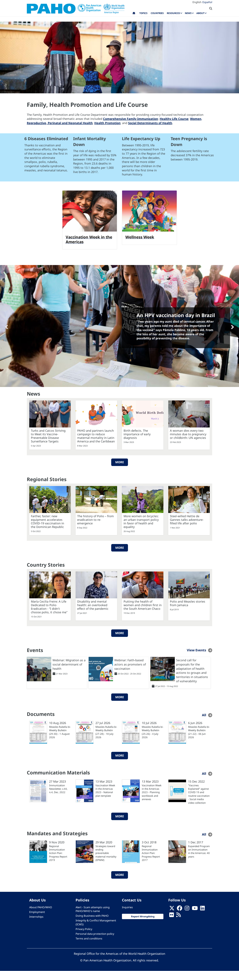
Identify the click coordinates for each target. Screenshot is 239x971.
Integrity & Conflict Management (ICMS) (96, 922)
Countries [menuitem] (157, 13)
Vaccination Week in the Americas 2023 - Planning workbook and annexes (151, 792)
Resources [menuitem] (173, 13)
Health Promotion (107, 123)
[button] (6, 326)
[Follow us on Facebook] (179, 909)
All (204, 715)
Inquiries (127, 907)
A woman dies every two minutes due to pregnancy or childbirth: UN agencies (188, 434)
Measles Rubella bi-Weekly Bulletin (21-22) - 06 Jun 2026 (199, 732)
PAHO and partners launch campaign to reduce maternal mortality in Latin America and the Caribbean (96, 436)
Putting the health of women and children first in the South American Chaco (143, 605)
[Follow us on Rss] (178, 916)
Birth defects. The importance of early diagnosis (137, 434)
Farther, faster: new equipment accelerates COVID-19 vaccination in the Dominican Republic (47, 521)
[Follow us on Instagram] (187, 909)
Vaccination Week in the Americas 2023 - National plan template (105, 790)
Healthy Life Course (174, 119)
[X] (171, 909)
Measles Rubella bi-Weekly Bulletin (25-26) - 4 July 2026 (152, 732)
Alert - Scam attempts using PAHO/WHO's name (93, 909)
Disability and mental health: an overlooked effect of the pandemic (92, 605)
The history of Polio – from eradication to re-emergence (95, 519)
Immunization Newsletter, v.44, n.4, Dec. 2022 (58, 789)
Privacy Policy (84, 929)
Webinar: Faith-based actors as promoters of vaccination (130, 664)
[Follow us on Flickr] (171, 916)
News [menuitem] (188, 13)
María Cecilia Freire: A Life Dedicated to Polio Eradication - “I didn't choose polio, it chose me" (49, 607)
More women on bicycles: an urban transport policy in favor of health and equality (141, 521)
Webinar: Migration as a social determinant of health (69, 664)
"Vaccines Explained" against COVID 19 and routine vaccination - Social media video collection (199, 794)
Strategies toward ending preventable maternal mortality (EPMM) (105, 853)
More (119, 462)
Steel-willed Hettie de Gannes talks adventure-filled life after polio (187, 519)
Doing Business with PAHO (92, 916)
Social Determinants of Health (150, 123)
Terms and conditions (89, 938)
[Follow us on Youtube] (195, 909)
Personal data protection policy (95, 934)
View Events (196, 650)
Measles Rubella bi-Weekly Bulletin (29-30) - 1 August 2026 (60, 732)
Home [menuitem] (134, 14)
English (197, 2)
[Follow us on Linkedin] (202, 909)
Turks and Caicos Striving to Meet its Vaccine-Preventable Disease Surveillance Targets (48, 436)
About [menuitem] (200, 13)
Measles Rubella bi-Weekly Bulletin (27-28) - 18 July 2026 (106, 732)
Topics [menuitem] (143, 13)
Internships (36, 916)
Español (207, 2)
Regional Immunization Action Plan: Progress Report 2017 (151, 853)
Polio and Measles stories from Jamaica (187, 603)
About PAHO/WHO (40, 907)
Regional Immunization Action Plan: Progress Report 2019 (58, 853)
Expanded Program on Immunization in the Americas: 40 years (199, 851)
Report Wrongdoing (142, 916)
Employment (37, 912)
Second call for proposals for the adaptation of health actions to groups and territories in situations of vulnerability (192, 670)
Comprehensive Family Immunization (130, 119)
